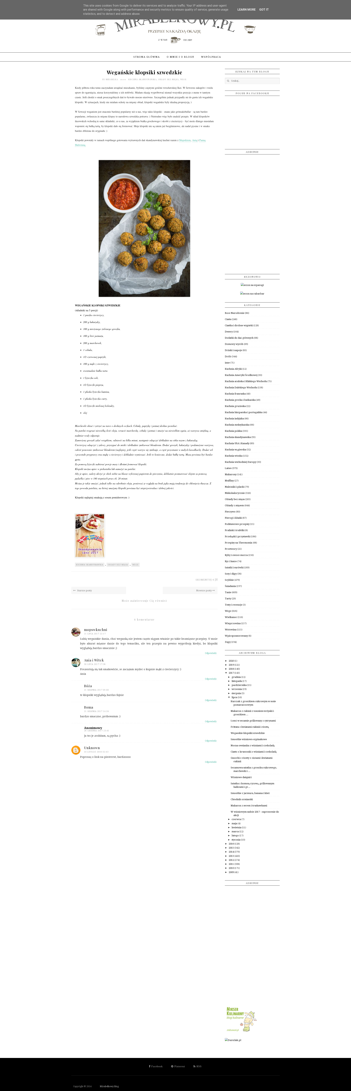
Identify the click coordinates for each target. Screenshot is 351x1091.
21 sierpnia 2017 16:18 (96, 711)
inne (227, 362)
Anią (195, 140)
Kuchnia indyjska (234, 418)
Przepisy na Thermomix (238, 542)
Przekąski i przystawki (237, 536)
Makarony (231, 474)
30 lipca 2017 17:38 (95, 664)
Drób (228, 356)
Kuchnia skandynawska (142, 79)
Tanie (228, 592)
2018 (231, 668)
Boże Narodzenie (234, 313)
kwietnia (237, 827)
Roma (88, 707)
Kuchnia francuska (235, 393)
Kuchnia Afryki (233, 369)
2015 (231, 847)
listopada (237, 681)
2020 (231, 660)
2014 (231, 851)
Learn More (246, 9)
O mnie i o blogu (180, 56)
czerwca (236, 819)
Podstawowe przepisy (237, 524)
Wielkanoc (231, 617)
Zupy (228, 642)
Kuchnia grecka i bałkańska (240, 400)
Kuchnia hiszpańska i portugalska (243, 412)
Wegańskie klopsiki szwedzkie (248, 733)
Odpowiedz (211, 653)
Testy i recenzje (233, 604)
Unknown (92, 748)
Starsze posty (84, 590)
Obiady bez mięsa (168, 79)
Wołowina (230, 629)
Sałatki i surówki (234, 567)
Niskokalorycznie (235, 493)
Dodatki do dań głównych (239, 337)
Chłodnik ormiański (242, 799)
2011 (231, 864)
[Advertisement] (252, 213)
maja (235, 823)
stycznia (236, 839)
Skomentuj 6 (205, 579)
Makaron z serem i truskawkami (249, 805)
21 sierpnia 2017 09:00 (96, 690)
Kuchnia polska (233, 431)
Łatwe (228, 468)
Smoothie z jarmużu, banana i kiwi (250, 793)
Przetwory (231, 549)
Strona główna (146, 56)
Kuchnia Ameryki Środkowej (241, 375)
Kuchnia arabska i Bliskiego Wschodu (246, 381)
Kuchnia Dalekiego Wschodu (241, 387)
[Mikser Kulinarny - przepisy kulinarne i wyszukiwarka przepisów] (241, 1031)
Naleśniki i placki (234, 486)
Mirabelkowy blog (105, 1086)
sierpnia (236, 693)
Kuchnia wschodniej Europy (240, 462)
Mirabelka (112, 79)
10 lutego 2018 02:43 (96, 752)
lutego (235, 835)
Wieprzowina (233, 623)
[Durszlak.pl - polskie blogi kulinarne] (233, 1040)
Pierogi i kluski (233, 517)
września (237, 689)
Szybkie (229, 580)
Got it (264, 9)
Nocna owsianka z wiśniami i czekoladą (253, 745)
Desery (229, 331)
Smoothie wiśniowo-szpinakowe (249, 739)
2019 (231, 664)
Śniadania (230, 586)
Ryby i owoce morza (236, 555)
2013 (231, 856)
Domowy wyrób (234, 344)
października (239, 685)
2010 (231, 868)
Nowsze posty (204, 590)
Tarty (228, 598)
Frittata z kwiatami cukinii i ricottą (250, 727)
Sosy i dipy (231, 573)
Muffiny (229, 480)
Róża (88, 686)
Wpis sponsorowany (236, 635)
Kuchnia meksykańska (237, 424)
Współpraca (211, 56)
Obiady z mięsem (234, 505)
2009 (231, 872)
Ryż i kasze (231, 561)
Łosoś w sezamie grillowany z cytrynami (253, 720)
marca (235, 831)
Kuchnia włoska (233, 455)
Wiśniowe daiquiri (241, 777)
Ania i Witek (94, 660)
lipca (235, 697)
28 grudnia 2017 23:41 (96, 731)
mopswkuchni (95, 629)
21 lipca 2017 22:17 (95, 634)
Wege (183, 79)
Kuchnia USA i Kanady (237, 443)
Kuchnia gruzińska (235, 406)
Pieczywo (230, 511)
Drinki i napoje (233, 350)
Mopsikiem (185, 140)
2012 (231, 860)
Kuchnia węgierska (235, 449)
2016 (231, 843)
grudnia (236, 677)
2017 (231, 672)
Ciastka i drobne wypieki (239, 325)
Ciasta (228, 319)
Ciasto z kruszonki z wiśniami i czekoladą (254, 751)
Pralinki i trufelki (234, 530)
